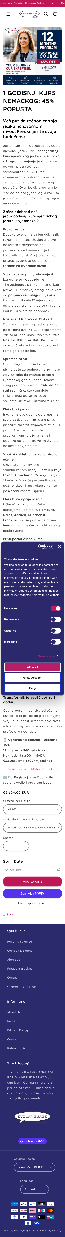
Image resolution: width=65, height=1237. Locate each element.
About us (13, 959)
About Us (14, 1012)
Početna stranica (19, 941)
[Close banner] (59, 546)
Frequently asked (20, 968)
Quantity (9, 838)
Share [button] (11, 914)
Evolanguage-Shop (25, 1230)
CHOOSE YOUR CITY (16, 801)
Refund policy (17, 1048)
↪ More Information (21, 986)
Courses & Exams (19, 950)
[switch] (56, 619)
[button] (8, 13)
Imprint (12, 1021)
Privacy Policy (17, 1030)
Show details (45, 656)
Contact (13, 977)
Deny (32, 687)
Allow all (32, 666)
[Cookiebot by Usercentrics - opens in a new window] (40, 546)
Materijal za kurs (44, 769)
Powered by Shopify (49, 1230)
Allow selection (32, 677)
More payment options (32, 903)
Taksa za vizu (16, 769)
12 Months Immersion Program (23, 819)
